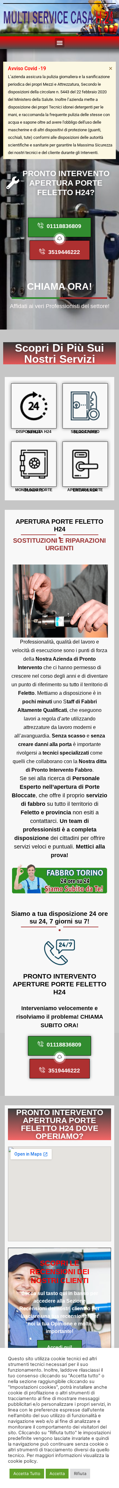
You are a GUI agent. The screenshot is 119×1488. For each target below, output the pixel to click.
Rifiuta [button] (80, 1473)
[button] (59, 42)
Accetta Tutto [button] (26, 1473)
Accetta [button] (57, 1473)
